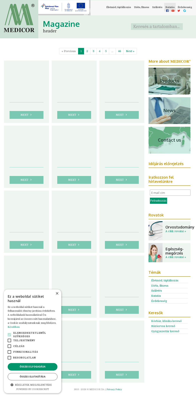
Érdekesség (159, 300)
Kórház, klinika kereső (166, 321)
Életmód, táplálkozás (118, 7)
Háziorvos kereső (163, 326)
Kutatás (169, 7)
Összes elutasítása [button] (32, 376)
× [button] (57, 293)
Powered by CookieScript (32, 389)
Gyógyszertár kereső (165, 331)
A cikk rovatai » (175, 231)
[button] (32, 385)
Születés (157, 7)
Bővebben (14, 327)
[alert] (32, 341)
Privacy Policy (114, 389)
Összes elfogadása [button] (33, 366)
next (26, 114)
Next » (130, 51)
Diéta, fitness (141, 7)
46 (119, 51)
